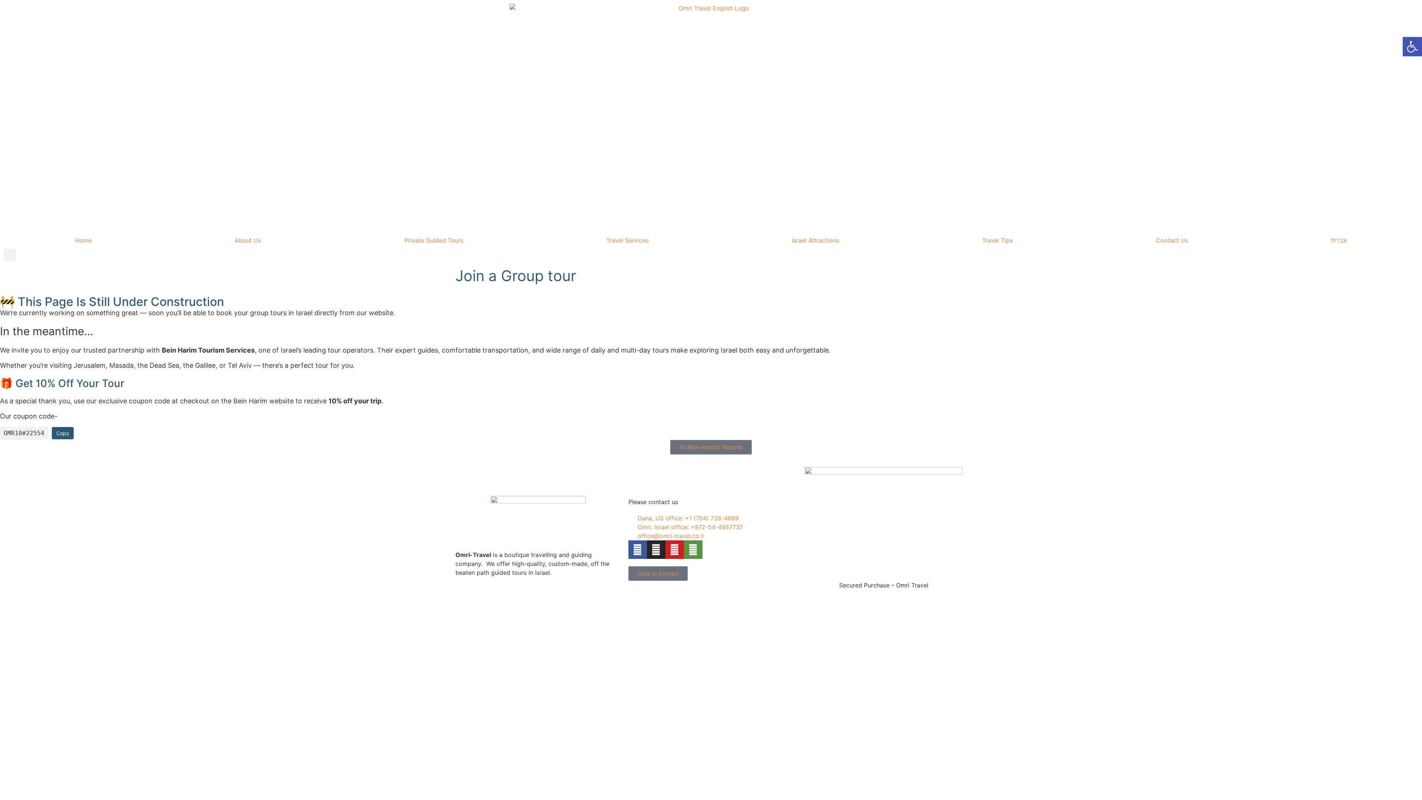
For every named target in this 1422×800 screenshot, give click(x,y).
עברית (1339, 240)
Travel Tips (997, 240)
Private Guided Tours (433, 240)
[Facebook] (637, 549)
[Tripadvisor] (693, 549)
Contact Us (1172, 240)
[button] (10, 255)
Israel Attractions (815, 240)
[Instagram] (656, 549)
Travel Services (627, 240)
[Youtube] (674, 549)
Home (83, 240)
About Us (248, 240)
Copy (62, 433)
